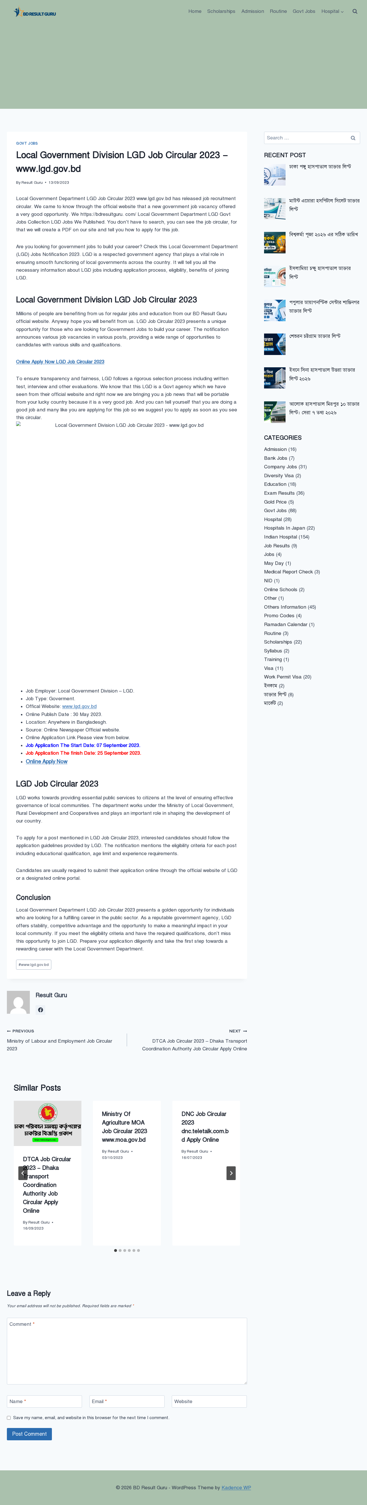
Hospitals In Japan (284, 528)
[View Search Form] (355, 11)
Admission (252, 11)
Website (183, 1402)
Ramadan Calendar (285, 625)
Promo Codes (279, 616)
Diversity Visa (279, 476)
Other (270, 598)
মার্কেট (270, 703)
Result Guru (32, 182)
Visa (269, 668)
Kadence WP (236, 1488)
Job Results (277, 546)
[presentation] (47, 1123)
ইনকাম (270, 686)
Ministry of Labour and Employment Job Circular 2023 (59, 1040)
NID (268, 581)
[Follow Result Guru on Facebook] (40, 1010)
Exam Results (279, 493)
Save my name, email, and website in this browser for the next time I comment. (91, 1417)
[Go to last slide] (23, 1173)
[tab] (115, 1250)
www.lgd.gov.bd (79, 706)
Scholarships (221, 11)
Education (275, 484)
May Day (274, 563)
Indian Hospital (280, 537)
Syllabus (273, 651)
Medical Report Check (288, 572)
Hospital (273, 519)
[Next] (231, 1173)
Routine (278, 11)
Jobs (269, 554)
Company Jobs (280, 467)
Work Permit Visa (283, 677)
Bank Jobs (275, 458)
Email (99, 1402)
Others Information (285, 607)
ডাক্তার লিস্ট (275, 695)
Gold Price (275, 502)
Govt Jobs (304, 11)
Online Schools (280, 590)
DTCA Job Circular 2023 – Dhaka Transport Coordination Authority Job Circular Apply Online (194, 1040)
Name (17, 1402)
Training (273, 659)
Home (195, 11)
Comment (22, 1324)
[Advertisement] (183, 66)
